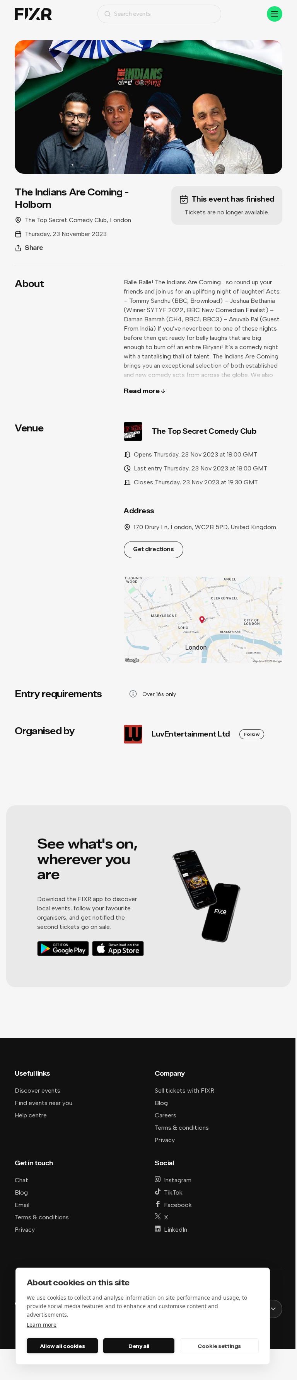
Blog (161, 1103)
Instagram (177, 1180)
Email (22, 1205)
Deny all (138, 1346)
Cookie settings (219, 1346)
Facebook (178, 1205)
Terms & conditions (182, 1127)
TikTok (173, 1192)
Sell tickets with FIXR (184, 1090)
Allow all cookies (62, 1346)
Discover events (37, 1090)
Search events (132, 13)
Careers (165, 1115)
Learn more (41, 1324)
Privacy (165, 1140)
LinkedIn (175, 1229)
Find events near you (43, 1103)
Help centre (31, 1115)
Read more (141, 391)
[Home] (33, 14)
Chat (21, 1180)
